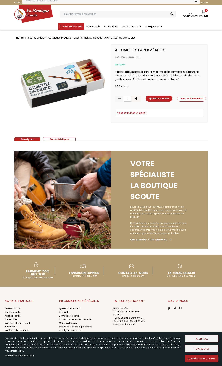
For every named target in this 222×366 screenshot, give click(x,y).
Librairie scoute (12, 312)
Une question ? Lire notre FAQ (148, 239)
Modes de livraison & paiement (75, 326)
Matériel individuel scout (17, 323)
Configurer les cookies (70, 330)
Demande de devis (69, 315)
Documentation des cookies (19, 355)
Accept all (202, 338)
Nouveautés (11, 319)
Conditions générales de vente (75, 319)
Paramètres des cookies (201, 358)
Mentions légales (68, 323)
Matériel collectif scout (17, 330)
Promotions (11, 326)
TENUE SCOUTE (12, 308)
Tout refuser (201, 348)
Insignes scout (12, 315)
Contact (63, 312)
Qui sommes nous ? (69, 308)
